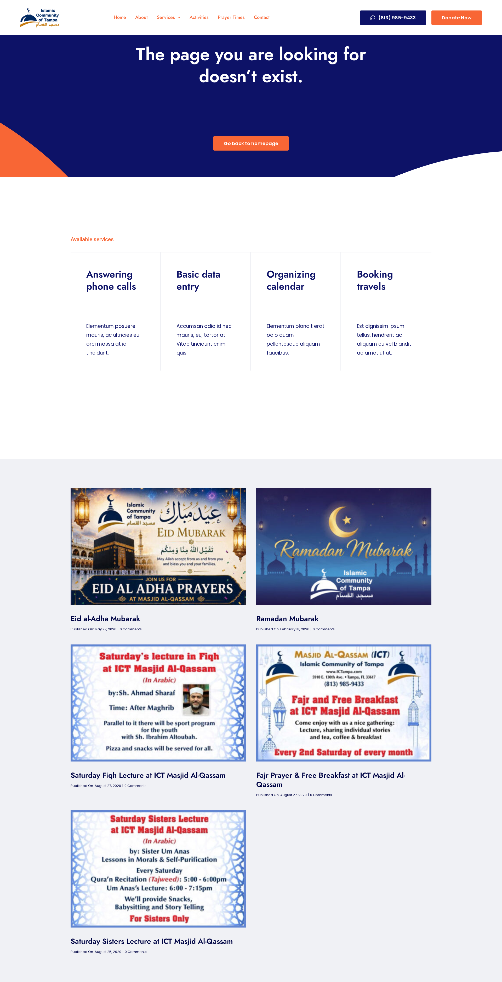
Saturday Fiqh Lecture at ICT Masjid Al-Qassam (148, 775)
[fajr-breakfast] (343, 646)
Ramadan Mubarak (287, 618)
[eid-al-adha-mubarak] (158, 490)
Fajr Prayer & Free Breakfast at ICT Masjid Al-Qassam (330, 780)
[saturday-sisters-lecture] (158, 812)
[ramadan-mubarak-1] (343, 490)
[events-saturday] (158, 646)
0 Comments (131, 629)
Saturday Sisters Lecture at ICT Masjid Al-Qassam (152, 941)
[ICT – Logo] (39, 10)
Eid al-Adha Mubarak (105, 618)
